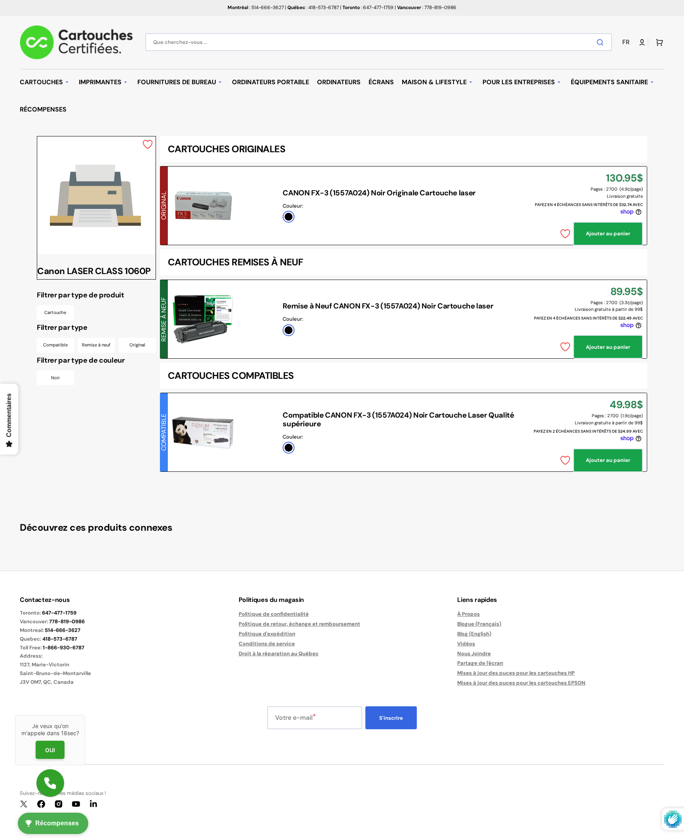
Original (137, 345)
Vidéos (466, 643)
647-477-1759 (59, 612)
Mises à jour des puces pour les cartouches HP (516, 673)
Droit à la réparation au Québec (279, 653)
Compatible (55, 345)
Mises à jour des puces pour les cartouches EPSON (521, 682)
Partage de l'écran (480, 663)
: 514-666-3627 (256, 7)
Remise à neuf (96, 345)
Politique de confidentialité (274, 614)
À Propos (468, 614)
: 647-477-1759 (367, 7)
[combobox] (378, 42)
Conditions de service (267, 643)
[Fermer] (85, 715)
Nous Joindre (474, 653)
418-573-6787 (59, 639)
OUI (50, 750)
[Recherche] (601, 42)
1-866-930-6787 (63, 647)
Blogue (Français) (479, 623)
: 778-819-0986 (426, 7)
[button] (627, 42)
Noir (55, 377)
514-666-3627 (62, 630)
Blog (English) (474, 633)
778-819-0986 (67, 621)
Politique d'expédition (267, 633)
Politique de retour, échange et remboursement (299, 623)
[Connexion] (642, 42)
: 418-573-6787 (313, 7)
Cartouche (55, 312)
